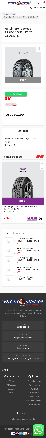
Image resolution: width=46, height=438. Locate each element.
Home (5, 14)
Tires (13, 14)
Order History (34, 385)
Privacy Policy (34, 404)
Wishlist (34, 389)
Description (23, 131)
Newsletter (34, 393)
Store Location (34, 381)
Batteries (11, 389)
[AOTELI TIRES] (14, 114)
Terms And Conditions (34, 400)
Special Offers (34, 397)
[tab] (23, 131)
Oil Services (11, 385)
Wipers (11, 393)
